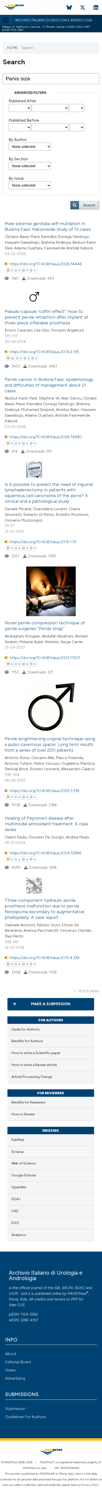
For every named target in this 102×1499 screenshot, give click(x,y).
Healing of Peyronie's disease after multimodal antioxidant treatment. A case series (46, 823)
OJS (21, 1305)
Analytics (18, 1235)
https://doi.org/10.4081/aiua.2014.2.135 (44, 351)
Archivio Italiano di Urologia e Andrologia (53, 20)
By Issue (16, 178)
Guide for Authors (25, 1029)
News (10, 1370)
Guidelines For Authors (25, 1416)
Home (12, 48)
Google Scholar (23, 1175)
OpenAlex (18, 1187)
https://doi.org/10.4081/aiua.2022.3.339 (44, 790)
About (10, 1353)
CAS (14, 1211)
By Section (18, 159)
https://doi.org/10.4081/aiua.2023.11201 (45, 657)
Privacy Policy (90, 1485)
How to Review (23, 1114)
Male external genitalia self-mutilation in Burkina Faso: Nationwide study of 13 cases (48, 226)
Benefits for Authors (27, 1041)
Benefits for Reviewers (28, 1102)
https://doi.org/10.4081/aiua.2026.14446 (46, 264)
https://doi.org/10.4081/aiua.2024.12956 (45, 853)
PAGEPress (77, 1293)
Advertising (15, 1378)
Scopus (17, 1152)
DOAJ (16, 1199)
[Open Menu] (5, 20)
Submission (15, 1408)
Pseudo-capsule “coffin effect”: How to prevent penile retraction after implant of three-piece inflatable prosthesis (46, 317)
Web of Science (23, 1163)
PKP (74, 1299)
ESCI (15, 1223)
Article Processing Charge (31, 1077)
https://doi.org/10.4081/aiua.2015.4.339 (44, 957)
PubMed (17, 1140)
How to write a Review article (34, 1065)
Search (89, 205)
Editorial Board (18, 1362)
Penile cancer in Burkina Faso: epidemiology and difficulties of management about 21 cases (49, 385)
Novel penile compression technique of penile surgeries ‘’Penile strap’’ (45, 625)
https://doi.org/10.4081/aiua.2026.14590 (46, 436)
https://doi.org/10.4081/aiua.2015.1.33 (43, 541)
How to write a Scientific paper (35, 1053)
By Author (18, 139)
